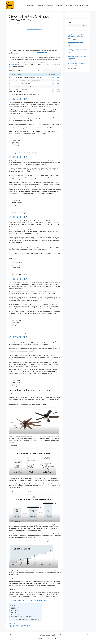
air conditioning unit (42, 52)
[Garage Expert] (10, 5)
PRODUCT (19, 74)
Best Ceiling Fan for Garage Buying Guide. (21, 616)
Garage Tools (69, 5)
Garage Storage (59, 5)
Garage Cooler (13, 623)
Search (69, 22)
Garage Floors (40, 5)
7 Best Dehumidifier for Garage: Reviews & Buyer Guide (28, 600)
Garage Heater (49, 5)
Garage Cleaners (79, 5)
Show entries (15, 70)
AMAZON (53, 74)
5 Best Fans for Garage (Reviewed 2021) (19, 626)
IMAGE (11, 74)
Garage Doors (30, 5)
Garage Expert (51, 638)
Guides (87, 5)
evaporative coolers (16, 64)
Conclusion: (18, 617)
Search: (40, 71)
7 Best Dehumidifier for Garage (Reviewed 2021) (21, 625)
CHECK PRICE (55, 77)
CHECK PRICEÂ (19, 99)
